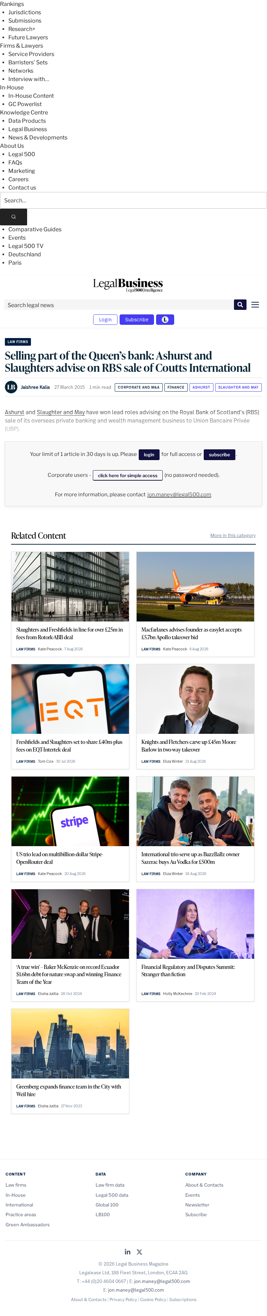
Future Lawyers (28, 37)
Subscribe (136, 319)
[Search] (13, 217)
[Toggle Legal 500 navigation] (165, 319)
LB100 (103, 1214)
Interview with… (28, 79)
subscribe (219, 454)
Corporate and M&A (139, 387)
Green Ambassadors (28, 1224)
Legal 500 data (112, 1195)
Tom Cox (46, 761)
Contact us (22, 187)
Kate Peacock (50, 649)
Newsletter (197, 1204)
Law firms (18, 341)
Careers (18, 179)
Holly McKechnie (177, 993)
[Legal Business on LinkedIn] (127, 1252)
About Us (12, 146)
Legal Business (27, 129)
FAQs (15, 162)
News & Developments (37, 137)
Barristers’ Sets (28, 62)
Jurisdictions (24, 12)
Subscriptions (182, 1299)
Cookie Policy (153, 1299)
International (19, 1204)
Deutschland (24, 254)
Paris (15, 262)
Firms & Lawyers (21, 45)
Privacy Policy (123, 1299)
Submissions (24, 20)
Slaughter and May (238, 387)
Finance (176, 387)
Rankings (12, 4)
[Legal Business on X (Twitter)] (139, 1252)
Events (17, 237)
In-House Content (31, 96)
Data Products (27, 121)
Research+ (21, 29)
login (149, 454)
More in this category (233, 535)
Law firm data (110, 1185)
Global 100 (107, 1204)
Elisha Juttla (48, 993)
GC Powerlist (25, 104)
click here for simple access (127, 475)
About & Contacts (204, 1185)
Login (105, 319)
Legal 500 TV (25, 246)
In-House (12, 87)
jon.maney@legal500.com (179, 494)
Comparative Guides (35, 229)
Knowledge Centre (24, 112)
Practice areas (21, 1214)
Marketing (21, 171)
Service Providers (31, 54)
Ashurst (201, 387)
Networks (20, 70)
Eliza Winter (173, 761)
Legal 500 (21, 154)
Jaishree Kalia (35, 387)
